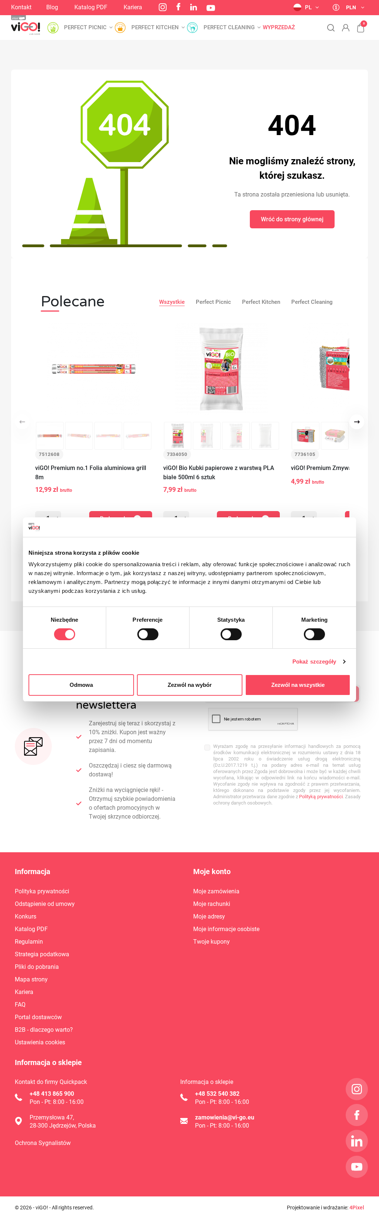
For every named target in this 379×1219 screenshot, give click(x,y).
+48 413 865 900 (52, 1093)
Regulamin (29, 941)
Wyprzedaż (279, 27)
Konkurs (25, 916)
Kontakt (21, 7)
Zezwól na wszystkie (298, 685)
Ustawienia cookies (40, 1042)
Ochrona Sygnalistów (43, 1142)
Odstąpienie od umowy (45, 903)
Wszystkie (172, 302)
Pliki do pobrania (37, 966)
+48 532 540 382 (217, 1093)
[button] (356, 24)
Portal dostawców (38, 1017)
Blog (52, 7)
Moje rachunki (211, 903)
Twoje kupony (211, 941)
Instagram (162, 7)
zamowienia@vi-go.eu (224, 1117)
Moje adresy (209, 916)
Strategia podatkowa (42, 954)
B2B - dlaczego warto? (44, 1029)
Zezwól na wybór (190, 685)
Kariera (133, 7)
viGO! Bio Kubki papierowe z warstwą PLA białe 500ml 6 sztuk (218, 472)
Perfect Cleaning (312, 302)
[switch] (147, 634)
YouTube (211, 8)
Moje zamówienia (216, 891)
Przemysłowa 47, (52, 1117)
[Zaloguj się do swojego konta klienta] (345, 27)
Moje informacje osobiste (226, 929)
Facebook (178, 6)
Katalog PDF (90, 7)
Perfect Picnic (213, 302)
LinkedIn (193, 7)
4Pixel (356, 1207)
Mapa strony (31, 979)
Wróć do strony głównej (292, 219)
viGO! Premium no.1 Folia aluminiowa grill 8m (90, 472)
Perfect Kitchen (261, 302)
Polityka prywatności (42, 891)
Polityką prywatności (320, 796)
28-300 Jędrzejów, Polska (63, 1125)
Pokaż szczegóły (314, 661)
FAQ (20, 1004)
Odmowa (81, 685)
